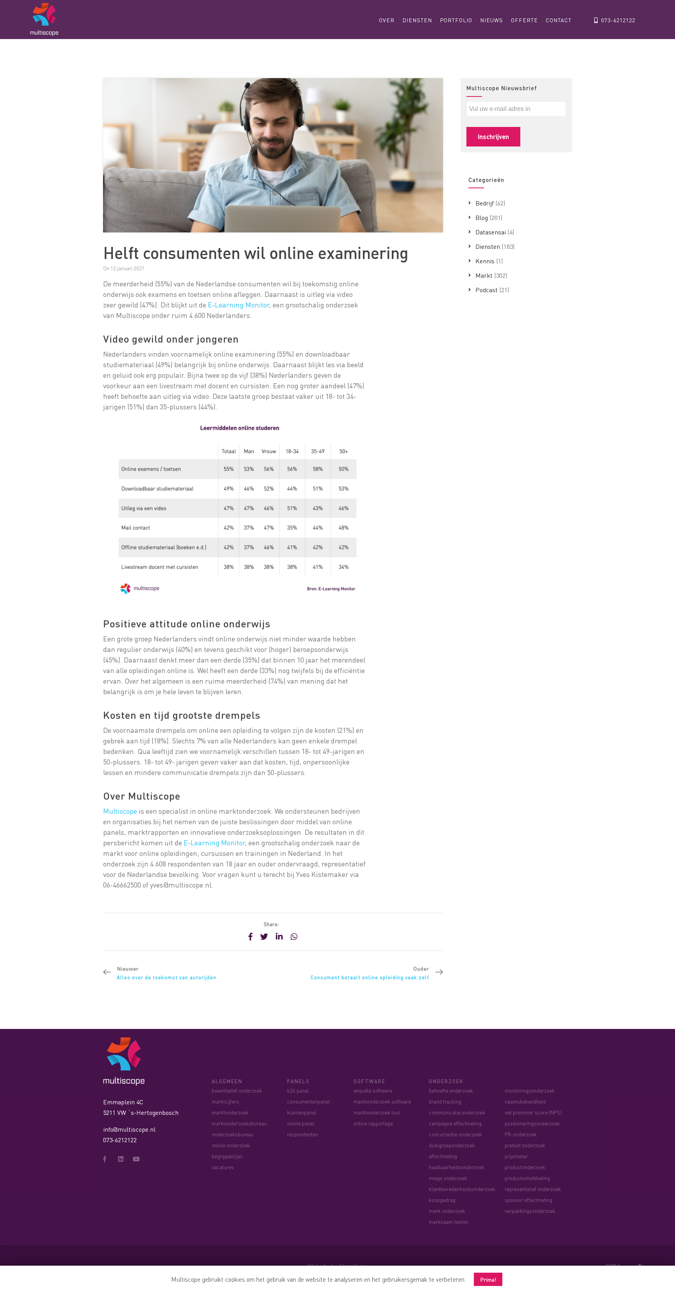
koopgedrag (442, 1200)
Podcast (486, 290)
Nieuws (491, 19)
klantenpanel (301, 1112)
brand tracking (445, 1101)
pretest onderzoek (525, 1145)
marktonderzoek (230, 1112)
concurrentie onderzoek (455, 1134)
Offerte (524, 19)
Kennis (485, 261)
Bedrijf (484, 203)
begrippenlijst (227, 1156)
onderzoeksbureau (233, 1134)
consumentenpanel (308, 1101)
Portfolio (456, 19)
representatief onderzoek (533, 1189)
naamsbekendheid (525, 1101)
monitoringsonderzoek (530, 1090)
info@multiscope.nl (129, 1129)
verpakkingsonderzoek (530, 1210)
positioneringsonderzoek (532, 1123)
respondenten (302, 1134)
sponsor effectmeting (528, 1200)
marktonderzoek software (382, 1101)
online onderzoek (231, 1145)
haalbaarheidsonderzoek (456, 1167)
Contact (558, 19)
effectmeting (443, 1156)
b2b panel (298, 1090)
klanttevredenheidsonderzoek (462, 1189)
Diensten (417, 19)
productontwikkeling (527, 1178)
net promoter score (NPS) (533, 1112)
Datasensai (490, 232)
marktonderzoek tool (377, 1112)
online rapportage (373, 1123)
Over (387, 19)
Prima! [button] (488, 1279)
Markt (484, 275)
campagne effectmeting (455, 1123)
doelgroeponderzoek (452, 1145)
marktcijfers (225, 1101)
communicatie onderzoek (457, 1112)
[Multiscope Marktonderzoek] (125, 1061)
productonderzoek (525, 1167)
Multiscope (120, 810)
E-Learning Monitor (237, 304)
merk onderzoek (447, 1210)
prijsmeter (516, 1156)
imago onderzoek (448, 1178)
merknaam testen (448, 1221)
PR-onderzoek (521, 1134)
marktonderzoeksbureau (239, 1123)
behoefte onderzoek (451, 1090)
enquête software (373, 1090)
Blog (481, 217)
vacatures (223, 1167)
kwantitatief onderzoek (237, 1090)
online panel (300, 1123)
